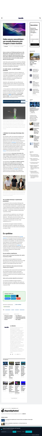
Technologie (21, 46)
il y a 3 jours (11, 393)
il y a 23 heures (11, 379)
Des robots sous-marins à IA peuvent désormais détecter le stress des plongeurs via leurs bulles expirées (23, 371)
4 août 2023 (11, 46)
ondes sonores (22, 309)
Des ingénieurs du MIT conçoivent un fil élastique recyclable (23, 388)
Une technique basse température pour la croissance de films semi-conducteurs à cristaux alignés (5, 371)
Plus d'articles (14, 398)
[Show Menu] (1, 18)
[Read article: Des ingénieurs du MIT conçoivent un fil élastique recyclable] (23, 383)
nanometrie (17, 309)
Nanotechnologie (16, 46)
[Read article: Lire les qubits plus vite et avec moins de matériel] (5, 383)
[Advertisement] (21, 8)
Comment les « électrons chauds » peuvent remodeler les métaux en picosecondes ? (17, 389)
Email (19, 298)
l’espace (4, 150)
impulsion (16, 168)
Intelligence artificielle (12, 364)
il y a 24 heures (17, 374)
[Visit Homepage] (20, 18)
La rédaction (6, 46)
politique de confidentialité (35, 434)
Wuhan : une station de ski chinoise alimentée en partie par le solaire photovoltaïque (36, 145)
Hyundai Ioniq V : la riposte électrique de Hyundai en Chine (36, 70)
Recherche (17, 364)
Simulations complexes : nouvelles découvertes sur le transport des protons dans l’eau (17, 370)
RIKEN (10, 94)
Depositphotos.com (15, 408)
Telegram (13, 298)
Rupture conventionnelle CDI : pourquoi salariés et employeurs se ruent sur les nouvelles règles (36, 83)
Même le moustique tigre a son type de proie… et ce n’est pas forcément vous (16, 423)
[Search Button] (40, 18)
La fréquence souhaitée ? (34, 39)
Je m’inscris (28, 431)
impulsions (14, 142)
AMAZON (24, 413)
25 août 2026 (32, 113)
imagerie (12, 309)
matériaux (19, 245)
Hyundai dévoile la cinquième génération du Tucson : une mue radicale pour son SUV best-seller (36, 91)
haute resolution (7, 309)
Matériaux (5, 364)
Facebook (8, 298)
